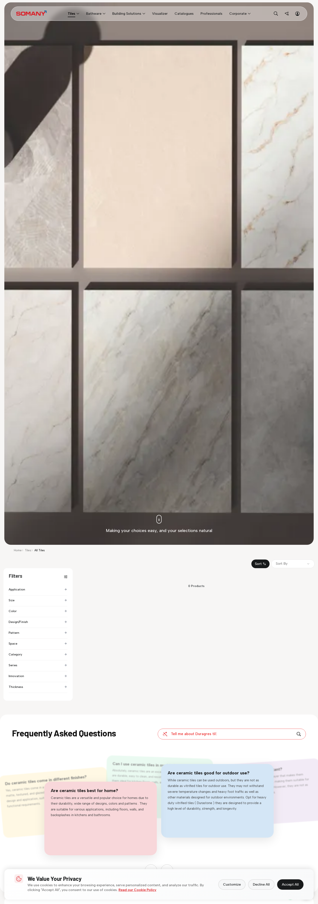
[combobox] (293, 564)
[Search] (299, 734)
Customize (232, 884)
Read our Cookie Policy (137, 890)
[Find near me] (286, 13)
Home (18, 550)
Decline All (261, 884)
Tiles (28, 550)
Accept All (290, 884)
